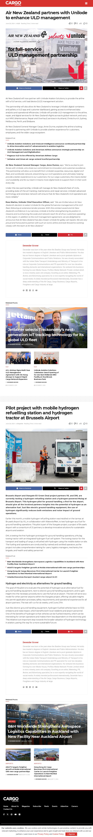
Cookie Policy (58, 834)
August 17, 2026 (53, 779)
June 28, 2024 (10, 23)
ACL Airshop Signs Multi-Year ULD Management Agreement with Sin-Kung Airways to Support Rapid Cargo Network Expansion (18, 374)
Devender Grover (31, 245)
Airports (20, 423)
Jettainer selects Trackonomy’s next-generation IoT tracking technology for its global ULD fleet (46, 334)
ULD (18, 23)
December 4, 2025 (28, 344)
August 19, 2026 (27, 741)
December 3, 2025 (12, 385)
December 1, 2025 (40, 385)
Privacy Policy (43, 834)
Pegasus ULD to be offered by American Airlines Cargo (32, 155)
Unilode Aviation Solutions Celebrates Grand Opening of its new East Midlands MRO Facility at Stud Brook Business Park (46, 374)
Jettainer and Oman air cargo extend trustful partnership (33, 159)
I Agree (71, 834)
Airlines (12, 721)
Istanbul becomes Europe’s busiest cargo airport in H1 (32, 577)
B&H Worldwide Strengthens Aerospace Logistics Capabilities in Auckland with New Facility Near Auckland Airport (44, 731)
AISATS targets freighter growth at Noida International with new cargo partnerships (46, 567)
